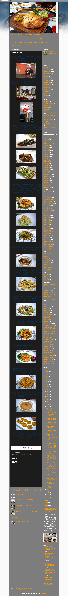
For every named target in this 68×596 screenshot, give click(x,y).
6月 (48, 404)
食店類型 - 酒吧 (47, 297)
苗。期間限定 (37, 34)
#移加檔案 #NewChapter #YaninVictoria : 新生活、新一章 (50, 557)
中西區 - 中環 (47, 235)
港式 (44, 189)
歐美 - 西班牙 (47, 187)
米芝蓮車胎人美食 (25, 38)
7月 (48, 401)
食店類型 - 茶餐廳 (48, 295)
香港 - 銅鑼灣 (47, 218)
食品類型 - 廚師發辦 (32, 42)
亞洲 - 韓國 (46, 167)
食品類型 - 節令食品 (49, 355)
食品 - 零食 (46, 321)
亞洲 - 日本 (46, 154)
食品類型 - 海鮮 (47, 342)
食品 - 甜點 (46, 312)
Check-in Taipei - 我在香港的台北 (52, 409)
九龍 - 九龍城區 (47, 199)
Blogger (44, 593)
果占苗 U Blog (48, 577)
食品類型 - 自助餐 (48, 119)
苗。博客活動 (47, 69)
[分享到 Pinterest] (19, 452)
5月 (48, 406)
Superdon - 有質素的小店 (22, 521)
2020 (47, 372)
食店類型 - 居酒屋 (48, 288)
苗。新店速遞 (29, 34)
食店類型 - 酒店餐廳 (15, 45)
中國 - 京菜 (46, 139)
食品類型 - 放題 (47, 337)
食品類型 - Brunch (22, 42)
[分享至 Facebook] (18, 452)
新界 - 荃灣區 (47, 260)
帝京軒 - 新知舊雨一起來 (51, 452)
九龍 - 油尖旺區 (47, 201)
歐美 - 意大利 (47, 174)
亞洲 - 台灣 (46, 152)
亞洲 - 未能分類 (47, 159)
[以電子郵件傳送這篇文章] (15, 452)
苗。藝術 (45, 91)
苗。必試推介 (21, 34)
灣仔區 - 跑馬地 (47, 246)
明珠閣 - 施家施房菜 (51, 438)
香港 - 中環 (46, 220)
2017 (46, 379)
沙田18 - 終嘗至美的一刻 (51, 430)
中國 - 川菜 (46, 141)
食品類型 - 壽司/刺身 (49, 112)
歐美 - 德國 (46, 172)
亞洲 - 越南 (46, 165)
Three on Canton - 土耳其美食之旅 (51, 427)
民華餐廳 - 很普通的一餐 (51, 423)
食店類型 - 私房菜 (48, 292)
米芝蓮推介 (46, 101)
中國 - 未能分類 (47, 143)
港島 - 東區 (46, 224)
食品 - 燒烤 (46, 310)
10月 (48, 394)
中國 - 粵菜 (26, 454)
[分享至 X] (17, 452)
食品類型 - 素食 (47, 357)
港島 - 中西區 (47, 222)
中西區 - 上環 (47, 226)
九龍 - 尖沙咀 (19, 454)
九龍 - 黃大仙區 (47, 210)
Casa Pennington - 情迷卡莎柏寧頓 (51, 442)
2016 (46, 382)
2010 (46, 505)
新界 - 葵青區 (47, 265)
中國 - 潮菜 (46, 148)
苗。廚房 (45, 76)
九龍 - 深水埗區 (47, 208)
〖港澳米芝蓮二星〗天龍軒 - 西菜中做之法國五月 (51, 458)
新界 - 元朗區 (47, 267)
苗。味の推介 (47, 72)
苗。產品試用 (47, 89)
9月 (48, 396)
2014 (46, 387)
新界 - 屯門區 (47, 263)
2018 (46, 377)
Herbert (46, 563)
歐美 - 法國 (46, 178)
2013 (46, 497)
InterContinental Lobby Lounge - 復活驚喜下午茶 (52, 478)
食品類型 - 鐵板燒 (48, 362)
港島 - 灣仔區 (47, 231)
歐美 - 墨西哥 (47, 170)
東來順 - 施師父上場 (51, 469)
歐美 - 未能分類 (47, 176)
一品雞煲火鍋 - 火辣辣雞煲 (23, 506)
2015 (46, 384)
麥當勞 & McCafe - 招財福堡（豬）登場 (26, 512)
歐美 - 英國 (46, 183)
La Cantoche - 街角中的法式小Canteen (51, 414)
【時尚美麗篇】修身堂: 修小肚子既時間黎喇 (50, 572)
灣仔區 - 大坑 (47, 240)
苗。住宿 (14, 34)
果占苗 (51, 51)
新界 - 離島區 (47, 258)
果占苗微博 (48, 580)
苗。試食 (32, 454)
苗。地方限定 (47, 74)
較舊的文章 (37, 490)
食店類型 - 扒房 (47, 290)
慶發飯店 (14, 518)
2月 (48, 492)
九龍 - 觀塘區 (47, 206)
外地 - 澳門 (46, 279)
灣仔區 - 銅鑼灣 (47, 244)
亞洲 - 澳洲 (46, 163)
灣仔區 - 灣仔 (47, 242)
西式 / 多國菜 (47, 192)
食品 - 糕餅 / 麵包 (48, 315)
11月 (48, 391)
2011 (46, 503)
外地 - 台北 (46, 277)
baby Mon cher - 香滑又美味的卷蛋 (25, 500)
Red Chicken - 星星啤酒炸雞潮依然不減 (51, 447)
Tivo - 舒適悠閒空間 (51, 473)
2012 (46, 500)
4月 (48, 487)
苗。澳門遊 (40, 38)
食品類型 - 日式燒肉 (49, 340)
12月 (48, 389)
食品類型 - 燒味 (47, 346)
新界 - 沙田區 (47, 254)
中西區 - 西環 (47, 233)
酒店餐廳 (14, 42)
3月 (48, 489)
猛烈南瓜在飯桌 (49, 547)
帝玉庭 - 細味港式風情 (51, 434)
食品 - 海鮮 (46, 308)
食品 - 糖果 (46, 317)
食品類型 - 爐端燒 (48, 351)
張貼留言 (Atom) (19, 494)
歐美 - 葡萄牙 (47, 185)
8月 (48, 399)
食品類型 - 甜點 (47, 353)
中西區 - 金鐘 (47, 229)
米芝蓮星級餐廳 (15, 38)
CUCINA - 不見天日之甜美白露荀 (52, 483)
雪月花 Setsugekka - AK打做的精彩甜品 (49, 565)
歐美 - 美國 (46, 181)
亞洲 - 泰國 (46, 161)
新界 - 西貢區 (47, 256)
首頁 (26, 490)
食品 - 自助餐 (47, 319)
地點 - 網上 (46, 275)
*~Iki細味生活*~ (49, 569)
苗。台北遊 (33, 38)
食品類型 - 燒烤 (47, 348)
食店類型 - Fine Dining (44, 42)
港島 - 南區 (46, 237)
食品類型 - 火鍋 (47, 344)
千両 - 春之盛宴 (51, 462)
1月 (48, 494)
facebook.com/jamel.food (28, 448)
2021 (46, 369)
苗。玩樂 (45, 87)
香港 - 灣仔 (46, 215)
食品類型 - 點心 (47, 122)
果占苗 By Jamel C (21, 5)
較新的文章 (15, 490)
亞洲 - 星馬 (46, 156)
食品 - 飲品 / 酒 (47, 323)
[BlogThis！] (16, 452)
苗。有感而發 (47, 83)
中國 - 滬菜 (46, 145)
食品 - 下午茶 (47, 306)
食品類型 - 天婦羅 (48, 332)
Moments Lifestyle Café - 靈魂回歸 (51, 419)
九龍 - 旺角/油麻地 (48, 204)
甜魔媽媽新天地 (49, 553)
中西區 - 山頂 (47, 248)
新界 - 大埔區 (47, 269)
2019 (46, 374)
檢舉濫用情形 (47, 584)
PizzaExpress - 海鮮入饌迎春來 (52, 465)
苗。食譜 (45, 96)
